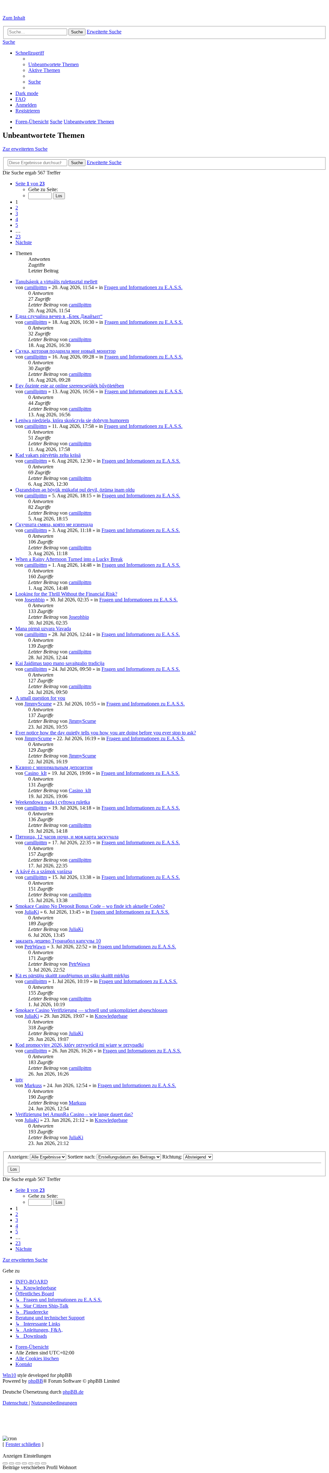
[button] (30, 183)
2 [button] (16, 207)
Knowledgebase (111, 1016)
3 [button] (16, 213)
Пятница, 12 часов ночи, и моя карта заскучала (67, 836)
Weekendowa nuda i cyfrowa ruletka (52, 802)
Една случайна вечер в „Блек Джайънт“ (58, 316)
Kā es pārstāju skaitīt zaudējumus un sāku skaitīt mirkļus (72, 975)
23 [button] (18, 236)
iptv (19, 1079)
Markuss (33, 1085)
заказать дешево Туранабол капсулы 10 (58, 941)
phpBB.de (73, 1392)
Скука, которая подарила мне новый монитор (65, 351)
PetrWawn (35, 946)
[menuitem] (9, 42)
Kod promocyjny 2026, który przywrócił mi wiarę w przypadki (79, 1045)
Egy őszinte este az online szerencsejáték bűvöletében (69, 385)
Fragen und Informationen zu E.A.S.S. (143, 287)
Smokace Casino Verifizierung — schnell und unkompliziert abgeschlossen (91, 1010)
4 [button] (16, 219)
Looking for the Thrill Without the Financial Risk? (66, 594)
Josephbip (34, 599)
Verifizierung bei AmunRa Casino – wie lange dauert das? (74, 1114)
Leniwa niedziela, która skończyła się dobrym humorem (72, 420)
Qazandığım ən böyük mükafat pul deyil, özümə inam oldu (75, 489)
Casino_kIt (35, 773)
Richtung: (172, 1156)
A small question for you (40, 698)
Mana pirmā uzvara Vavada (43, 628)
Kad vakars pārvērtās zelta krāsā (48, 455)
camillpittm (35, 287)
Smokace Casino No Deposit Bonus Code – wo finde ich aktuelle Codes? (90, 906)
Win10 (9, 1375)
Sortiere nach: (82, 1156)
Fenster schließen (22, 1444)
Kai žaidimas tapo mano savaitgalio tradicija (59, 663)
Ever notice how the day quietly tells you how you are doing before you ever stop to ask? (105, 732)
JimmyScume (38, 703)
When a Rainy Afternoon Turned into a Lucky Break (69, 559)
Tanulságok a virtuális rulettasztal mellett (56, 281)
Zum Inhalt (14, 18)
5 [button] (16, 225)
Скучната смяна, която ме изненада (54, 524)
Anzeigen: (19, 1156)
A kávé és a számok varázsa (43, 871)
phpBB (35, 1381)
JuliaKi (31, 912)
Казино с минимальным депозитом (54, 767)
